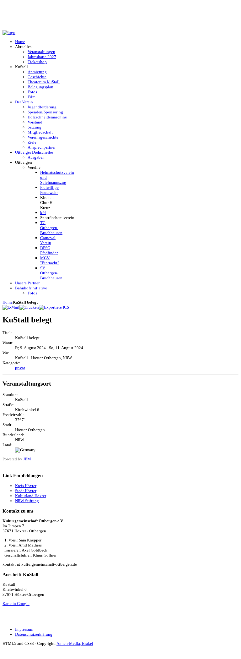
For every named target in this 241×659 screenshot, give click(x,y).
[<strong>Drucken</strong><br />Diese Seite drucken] (29, 307)
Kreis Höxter (25, 485)
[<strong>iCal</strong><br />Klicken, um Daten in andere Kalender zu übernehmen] (54, 307)
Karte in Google (16, 603)
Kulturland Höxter (30, 495)
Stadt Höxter (25, 490)
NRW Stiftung (27, 500)
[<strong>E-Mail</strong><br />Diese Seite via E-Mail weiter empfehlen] (11, 307)
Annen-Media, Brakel (74, 643)
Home (8, 302)
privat (20, 367)
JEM (27, 459)
